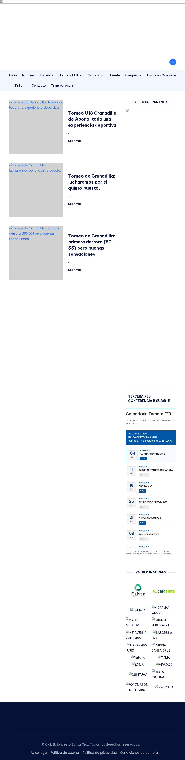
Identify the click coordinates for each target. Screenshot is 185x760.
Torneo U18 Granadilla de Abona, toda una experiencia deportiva (92, 119)
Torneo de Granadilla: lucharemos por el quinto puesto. (91, 182)
